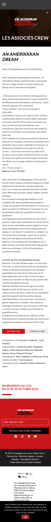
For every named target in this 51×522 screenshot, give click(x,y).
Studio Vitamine (34, 462)
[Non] (47, 511)
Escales (39, 456)
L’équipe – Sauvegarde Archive (24, 459)
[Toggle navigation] (4, 5)
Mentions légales (27, 456)
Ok (25, 517)
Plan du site (12, 456)
